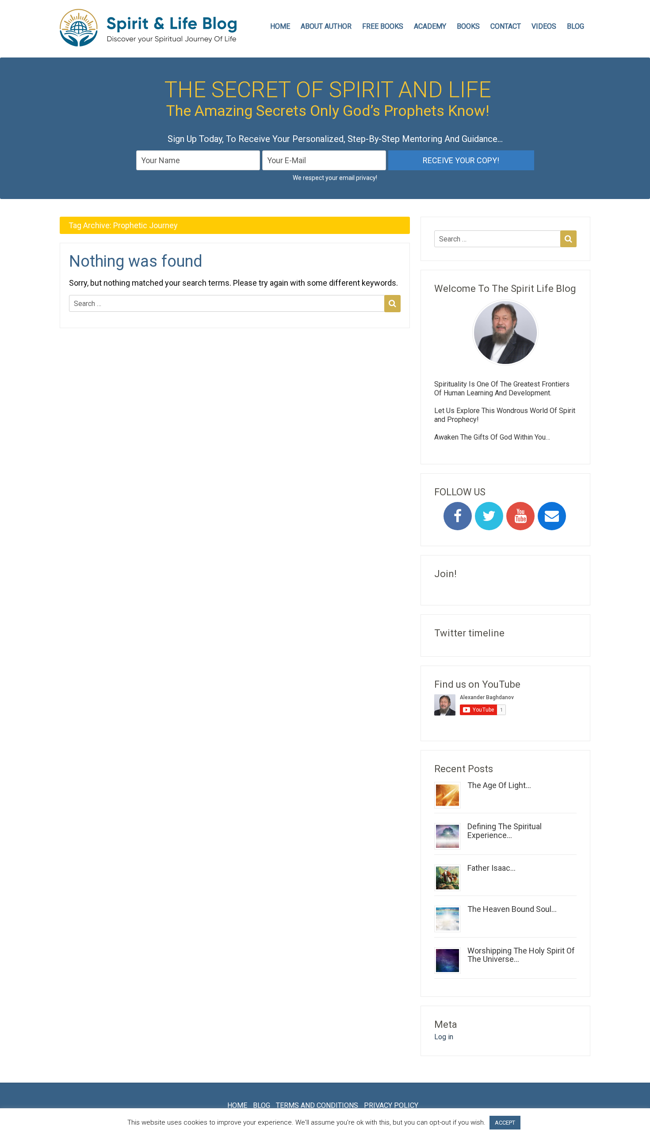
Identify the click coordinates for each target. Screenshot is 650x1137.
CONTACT (505, 26)
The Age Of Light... (499, 785)
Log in (443, 1037)
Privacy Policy (391, 1105)
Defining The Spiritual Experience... (504, 831)
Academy (430, 26)
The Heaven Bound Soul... (512, 909)
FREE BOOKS (382, 26)
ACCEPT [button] (505, 1122)
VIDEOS (543, 26)
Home (237, 1105)
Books (468, 26)
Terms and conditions (317, 1105)
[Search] (392, 303)
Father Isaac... (491, 868)
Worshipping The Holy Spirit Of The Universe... (521, 955)
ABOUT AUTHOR (326, 26)
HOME (280, 26)
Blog (575, 26)
